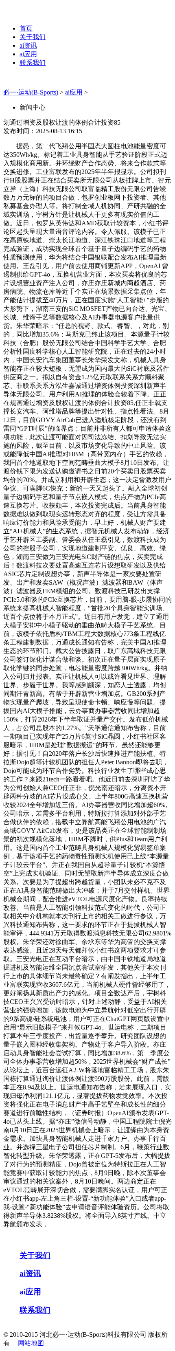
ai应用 (28, 54)
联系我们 (33, 62)
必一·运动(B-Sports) (30, 92)
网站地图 (31, 1343)
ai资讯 (28, 45)
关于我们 (33, 36)
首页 (26, 28)
